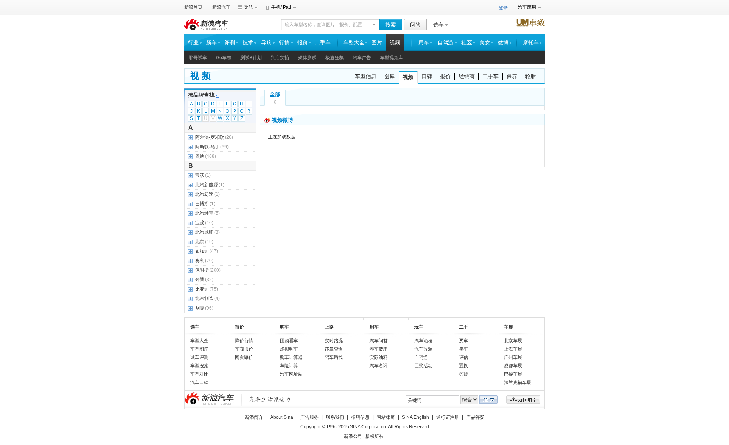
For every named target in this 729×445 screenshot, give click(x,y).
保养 (512, 76)
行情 (284, 43)
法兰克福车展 (517, 382)
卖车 (463, 349)
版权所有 (374, 436)
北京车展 (513, 340)
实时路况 (334, 340)
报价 (302, 43)
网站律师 (386, 417)
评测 (229, 43)
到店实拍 (280, 57)
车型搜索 (199, 365)
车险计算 (289, 365)
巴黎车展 (513, 374)
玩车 (418, 327)
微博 (503, 43)
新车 (211, 43)
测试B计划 (251, 57)
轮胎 (530, 76)
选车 (438, 25)
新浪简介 (254, 417)
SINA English (415, 417)
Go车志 (223, 57)
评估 (463, 357)
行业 (193, 43)
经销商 (467, 76)
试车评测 (199, 357)
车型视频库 (391, 57)
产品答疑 (475, 417)
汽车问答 (378, 340)
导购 (266, 43)
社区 (466, 43)
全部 (275, 94)
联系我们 (335, 417)
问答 (415, 25)
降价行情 (244, 340)
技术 (248, 43)
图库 (389, 76)
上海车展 (513, 349)
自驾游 (445, 43)
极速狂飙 (334, 57)
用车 (423, 43)
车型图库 (199, 349)
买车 (463, 340)
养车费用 (378, 349)
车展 (508, 327)
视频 (395, 43)
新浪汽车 (221, 7)
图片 (376, 43)
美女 (485, 43)
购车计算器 (291, 357)
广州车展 (513, 357)
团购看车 (289, 340)
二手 (463, 327)
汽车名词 (378, 365)
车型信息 (365, 76)
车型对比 (199, 374)
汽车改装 (423, 349)
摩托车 (531, 43)
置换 (463, 365)
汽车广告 (362, 57)
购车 (284, 327)
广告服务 (309, 417)
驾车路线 (334, 357)
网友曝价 (244, 357)
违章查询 (334, 349)
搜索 (390, 25)
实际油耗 (378, 357)
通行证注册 (447, 417)
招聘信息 (360, 417)
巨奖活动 (423, 365)
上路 (329, 327)
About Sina (281, 417)
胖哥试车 (198, 57)
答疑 (463, 374)
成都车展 (513, 365)
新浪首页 (193, 7)
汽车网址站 (291, 374)
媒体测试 (307, 57)
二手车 (323, 43)
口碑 (426, 76)
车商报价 (244, 349)
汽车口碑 (199, 382)
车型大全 (353, 43)
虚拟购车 (289, 349)
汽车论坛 (423, 340)
